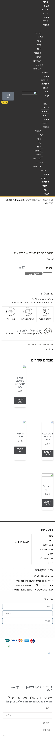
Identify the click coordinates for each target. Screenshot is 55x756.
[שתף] (46, 750)
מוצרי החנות (46, 23)
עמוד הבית (46, 4)
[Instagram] (19, 549)
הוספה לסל (20, 400)
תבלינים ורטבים (33, 199)
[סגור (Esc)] (52, 750)
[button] (52, 351)
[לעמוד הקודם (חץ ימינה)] (52, 754)
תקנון (45, 88)
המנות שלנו (45, 74)
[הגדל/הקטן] (34, 750)
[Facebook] (26, 549)
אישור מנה (33, 273)
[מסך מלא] (40, 750)
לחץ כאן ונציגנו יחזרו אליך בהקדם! (24, 333)
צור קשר (46, 93)
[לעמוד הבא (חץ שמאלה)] (46, 754)
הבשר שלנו (45, 15)
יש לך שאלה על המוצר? (29, 330)
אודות (45, 9)
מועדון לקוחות (45, 82)
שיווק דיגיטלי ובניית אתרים (28, 646)
